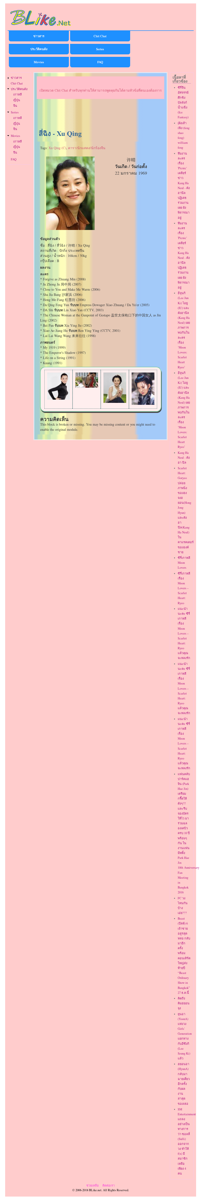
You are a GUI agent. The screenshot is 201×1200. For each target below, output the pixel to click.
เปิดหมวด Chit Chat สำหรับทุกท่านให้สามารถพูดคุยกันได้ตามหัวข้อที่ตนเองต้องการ (100, 90)
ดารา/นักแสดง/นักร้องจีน (86, 147)
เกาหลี (17, 94)
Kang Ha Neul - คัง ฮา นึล (184, 458)
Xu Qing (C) (57, 147)
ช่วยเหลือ (92, 1185)
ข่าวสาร (38, 36)
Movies (39, 62)
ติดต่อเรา (108, 1185)
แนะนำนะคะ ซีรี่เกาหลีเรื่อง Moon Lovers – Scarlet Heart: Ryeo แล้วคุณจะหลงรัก (184, 633)
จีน (15, 106)
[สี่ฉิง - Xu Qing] (70, 228)
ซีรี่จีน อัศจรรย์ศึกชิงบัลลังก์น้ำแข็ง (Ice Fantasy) (183, 102)
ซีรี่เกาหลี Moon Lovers (184, 563)
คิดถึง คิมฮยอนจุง (183, 1003)
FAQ (100, 62)
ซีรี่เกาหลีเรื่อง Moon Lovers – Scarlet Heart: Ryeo (184, 588)
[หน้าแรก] (40, 26)
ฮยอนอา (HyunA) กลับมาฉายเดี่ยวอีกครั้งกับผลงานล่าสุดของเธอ (184, 1083)
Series (100, 49)
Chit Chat (100, 36)
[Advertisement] (100, 114)
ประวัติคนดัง (38, 49)
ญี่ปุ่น (16, 100)
